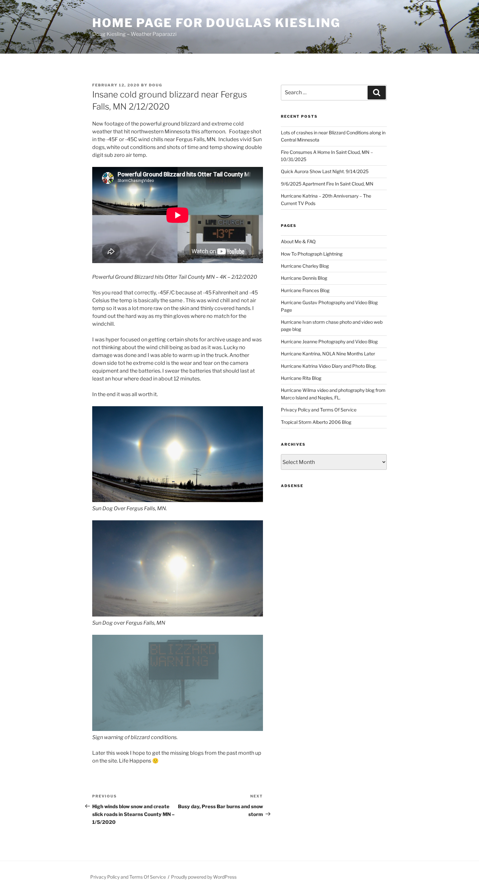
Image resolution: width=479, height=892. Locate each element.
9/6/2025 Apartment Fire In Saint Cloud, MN (327, 183)
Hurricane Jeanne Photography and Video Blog (329, 341)
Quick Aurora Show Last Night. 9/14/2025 (325, 171)
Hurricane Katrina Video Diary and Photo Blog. (328, 366)
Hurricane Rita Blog (301, 378)
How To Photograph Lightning (311, 254)
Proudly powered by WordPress (204, 877)
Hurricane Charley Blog (305, 266)
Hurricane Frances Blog (305, 290)
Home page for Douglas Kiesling (216, 23)
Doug (155, 85)
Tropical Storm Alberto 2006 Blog (316, 422)
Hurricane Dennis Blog (304, 278)
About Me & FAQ (298, 241)
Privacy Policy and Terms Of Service (318, 409)
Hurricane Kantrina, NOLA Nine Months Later (328, 353)
